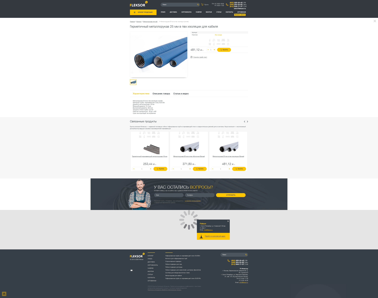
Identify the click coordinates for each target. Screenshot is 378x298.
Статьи (218, 12)
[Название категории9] (153, 137)
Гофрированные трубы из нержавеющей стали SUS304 (182, 255)
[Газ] (209, 40)
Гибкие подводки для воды (173, 267)
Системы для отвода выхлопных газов (177, 272)
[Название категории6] (140, 136)
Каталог (138, 21)
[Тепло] (153, 133)
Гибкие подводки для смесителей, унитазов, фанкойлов (183, 270)
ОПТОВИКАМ (241, 12)
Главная (132, 21)
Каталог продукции (145, 12)
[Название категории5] (158, 133)
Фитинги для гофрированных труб (176, 258)
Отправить (230, 195)
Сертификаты (186, 12)
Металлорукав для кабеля (151, 21)
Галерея (199, 12)
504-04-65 (236, 5)
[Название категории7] (144, 136)
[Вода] (144, 133)
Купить (225, 50)
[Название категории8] (149, 137)
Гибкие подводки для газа (173, 264)
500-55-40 (236, 3)
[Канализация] (149, 133)
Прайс (163, 12)
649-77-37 (236, 6)
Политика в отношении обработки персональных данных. (164, 290)
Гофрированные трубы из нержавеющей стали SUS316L (183, 278)
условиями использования (193, 201)
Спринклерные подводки (173, 261)
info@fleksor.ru (240, 8)
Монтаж (209, 12)
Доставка (173, 12)
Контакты (229, 12)
